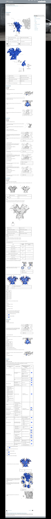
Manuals (29, 0)
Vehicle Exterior (36, 28)
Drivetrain (36, 21)
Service (35, 0)
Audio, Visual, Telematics (37, 18)
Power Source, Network (37, 24)
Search (44, 0)
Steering (35, 25)
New (37, 0)
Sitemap (41, 0)
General (35, 17)
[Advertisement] (19, 9)
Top (39, 0)
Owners (32, 0)
